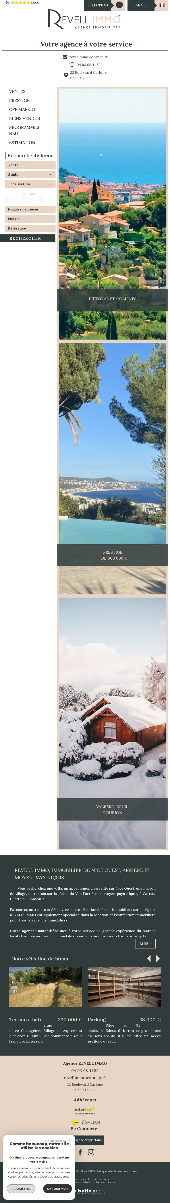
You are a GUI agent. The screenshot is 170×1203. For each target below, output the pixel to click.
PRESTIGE (19, 100)
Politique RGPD (86, 1166)
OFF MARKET (22, 109)
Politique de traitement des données (117, 1166)
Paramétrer (21, 1189)
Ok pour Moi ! (57, 1189)
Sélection (97, 5)
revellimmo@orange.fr (88, 57)
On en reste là (55, 1141)
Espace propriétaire (87, 1135)
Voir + (46, 993)
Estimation (22, 142)
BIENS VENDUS (24, 118)
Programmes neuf (24, 130)
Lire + (145, 943)
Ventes (17, 91)
